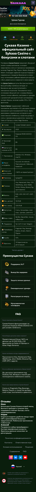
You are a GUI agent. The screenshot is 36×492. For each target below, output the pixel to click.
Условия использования (12, 447)
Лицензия (29, 447)
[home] (18, 3)
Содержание (15, 451)
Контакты (8, 443)
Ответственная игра (23, 443)
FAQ (24, 451)
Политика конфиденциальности (18, 438)
